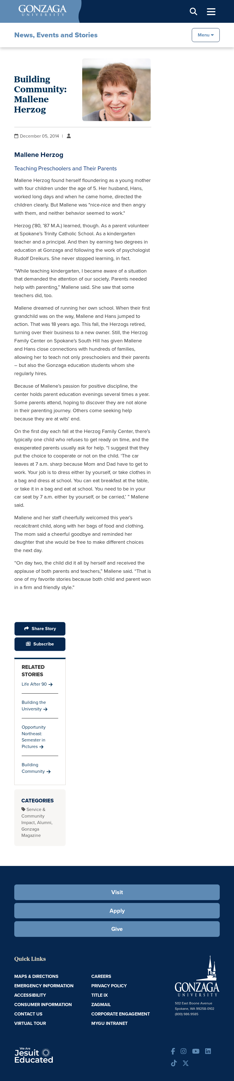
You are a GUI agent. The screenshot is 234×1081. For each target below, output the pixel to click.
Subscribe (43, 644)
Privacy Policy (109, 985)
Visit (117, 892)
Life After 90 (34, 684)
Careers (101, 976)
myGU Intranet (109, 1023)
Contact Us (28, 1014)
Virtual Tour (30, 1023)
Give (117, 929)
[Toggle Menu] (211, 11)
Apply (117, 910)
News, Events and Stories (56, 35)
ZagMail (101, 1004)
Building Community (33, 768)
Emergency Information (44, 985)
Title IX (99, 995)
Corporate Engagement (120, 1014)
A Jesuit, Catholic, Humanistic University (49, 1054)
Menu (203, 34)
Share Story (44, 628)
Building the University (34, 705)
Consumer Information (43, 1004)
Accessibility (30, 995)
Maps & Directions (36, 976)
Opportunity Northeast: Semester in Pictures (34, 737)
